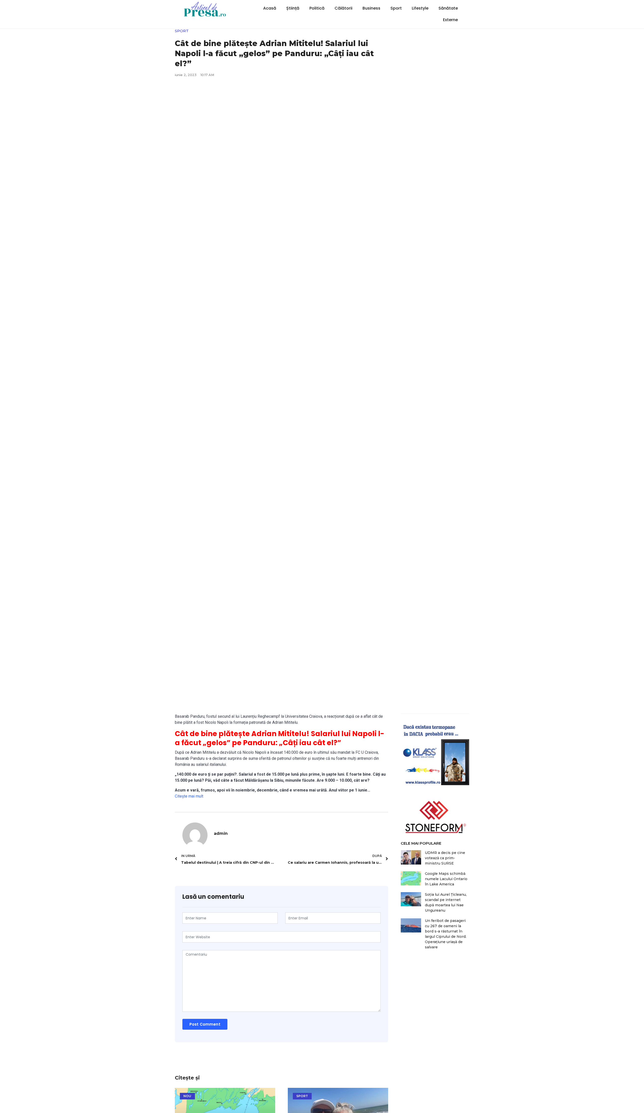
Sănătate (448, 8)
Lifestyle (420, 8)
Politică (317, 8)
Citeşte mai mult (189, 796)
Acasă (269, 8)
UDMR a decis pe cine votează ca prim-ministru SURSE (445, 858)
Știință (292, 8)
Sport (396, 8)
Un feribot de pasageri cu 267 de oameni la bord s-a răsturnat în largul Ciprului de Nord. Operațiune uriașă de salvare (445, 933)
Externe (450, 20)
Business (371, 8)
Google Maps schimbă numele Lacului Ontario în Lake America (446, 878)
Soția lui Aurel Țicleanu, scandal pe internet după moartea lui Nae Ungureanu (446, 902)
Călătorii (343, 8)
